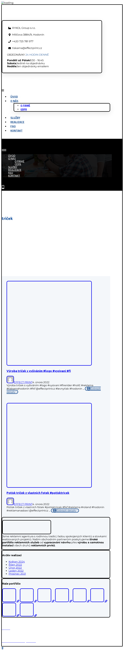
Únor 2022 (15, 567)
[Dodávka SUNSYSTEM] (98, 601)
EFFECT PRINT (23, 382)
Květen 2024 (17, 561)
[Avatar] (10, 382)
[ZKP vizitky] (46, 601)
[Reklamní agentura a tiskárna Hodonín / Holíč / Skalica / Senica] (30, 18)
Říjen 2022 (15, 564)
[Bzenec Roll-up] (28, 601)
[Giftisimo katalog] (11, 601)
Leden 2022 (16, 570)
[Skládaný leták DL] (28, 615)
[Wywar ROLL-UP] (11, 615)
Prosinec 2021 (17, 573)
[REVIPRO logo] (81, 601)
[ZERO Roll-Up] (64, 601)
